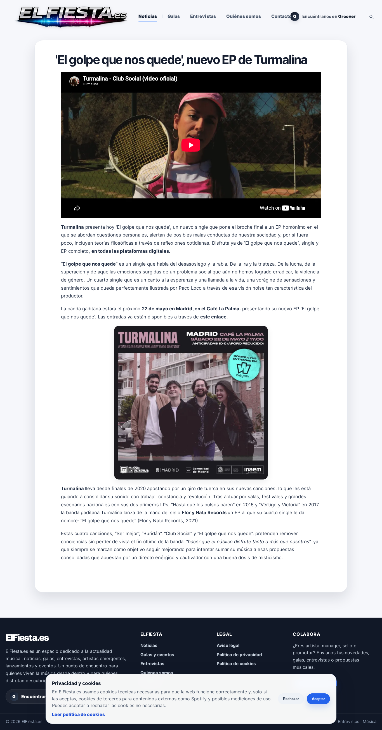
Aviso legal (228, 645)
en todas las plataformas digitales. (130, 251)
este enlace (213, 317)
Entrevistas (203, 16)
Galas (174, 16)
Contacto (281, 16)
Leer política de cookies (78, 714)
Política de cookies (236, 663)
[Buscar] (371, 16)
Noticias (147, 16)
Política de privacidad (239, 654)
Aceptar (318, 699)
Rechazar (291, 699)
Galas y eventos (157, 654)
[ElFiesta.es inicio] (70, 16)
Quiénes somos (243, 16)
